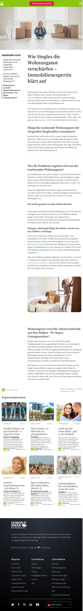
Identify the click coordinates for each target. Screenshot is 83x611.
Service (34, 579)
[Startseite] (2, 3)
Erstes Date (16, 567)
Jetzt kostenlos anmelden (42, 3)
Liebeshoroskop (17, 587)
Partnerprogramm (59, 567)
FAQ (33, 583)
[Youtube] (37, 604)
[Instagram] (24, 604)
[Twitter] (12, 604)
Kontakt (55, 564)
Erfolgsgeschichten (39, 575)
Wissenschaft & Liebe (19, 591)
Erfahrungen (36, 567)
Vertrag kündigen (58, 579)
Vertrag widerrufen (59, 583)
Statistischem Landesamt (38, 262)
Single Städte (16, 579)
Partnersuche (16, 571)
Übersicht (15, 564)
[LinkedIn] (30, 604)
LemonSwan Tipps (18, 575)
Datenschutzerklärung (61, 587)
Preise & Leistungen (59, 575)
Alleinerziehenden (37, 244)
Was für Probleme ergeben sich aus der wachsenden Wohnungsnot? (11, 77)
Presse (34, 571)
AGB (53, 591)
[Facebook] (18, 604)
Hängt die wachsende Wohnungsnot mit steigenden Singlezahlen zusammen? (12, 64)
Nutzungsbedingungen (61, 595)
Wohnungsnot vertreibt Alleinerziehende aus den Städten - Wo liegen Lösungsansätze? (12, 91)
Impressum (56, 571)
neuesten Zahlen (45, 120)
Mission (34, 564)
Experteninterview (18, 583)
